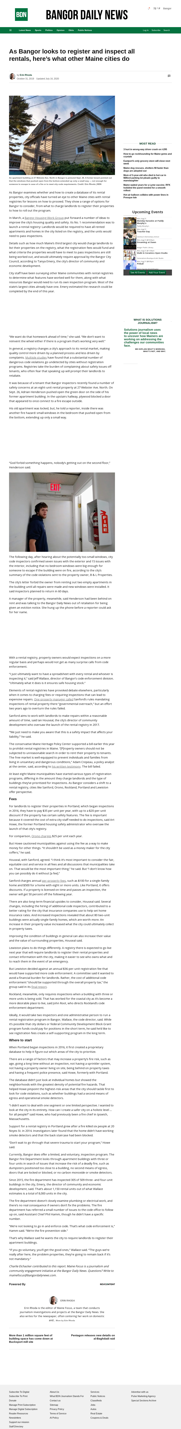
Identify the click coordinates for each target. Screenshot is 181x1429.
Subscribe (156, 30)
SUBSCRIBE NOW (20, 268)
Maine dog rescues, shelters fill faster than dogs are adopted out (146, 169)
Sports (38, 30)
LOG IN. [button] (43, 309)
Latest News (25, 30)
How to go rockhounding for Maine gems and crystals (147, 155)
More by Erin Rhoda (65, 1419)
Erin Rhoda (26, 75)
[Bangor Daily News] (18, 20)
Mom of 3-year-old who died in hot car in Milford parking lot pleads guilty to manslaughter (144, 178)
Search (166, 30)
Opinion (60, 30)
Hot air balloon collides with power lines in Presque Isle (145, 196)
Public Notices (85, 30)
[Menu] (10, 30)
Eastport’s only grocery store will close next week (146, 162)
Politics (49, 30)
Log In (146, 30)
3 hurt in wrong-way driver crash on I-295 (145, 149)
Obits (71, 30)
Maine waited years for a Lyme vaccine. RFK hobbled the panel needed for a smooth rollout (146, 188)
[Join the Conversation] (169, 75)
